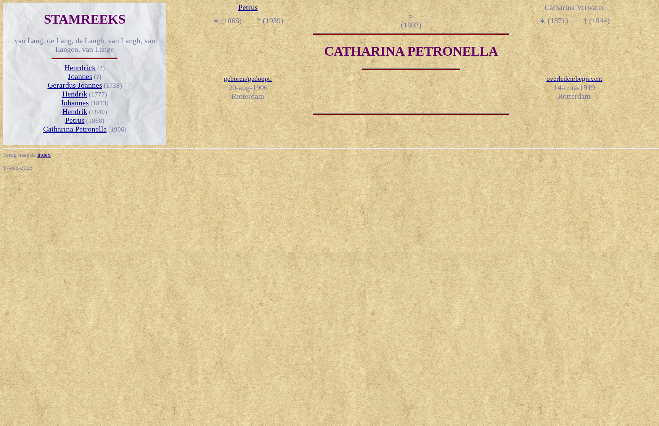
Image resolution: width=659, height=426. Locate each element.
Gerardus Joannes (75, 85)
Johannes (75, 102)
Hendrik (74, 94)
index (44, 155)
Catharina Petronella (75, 129)
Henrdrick (80, 67)
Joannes (80, 76)
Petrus (75, 120)
